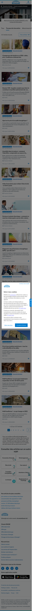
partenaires (13, 294)
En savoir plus (22, 308)
